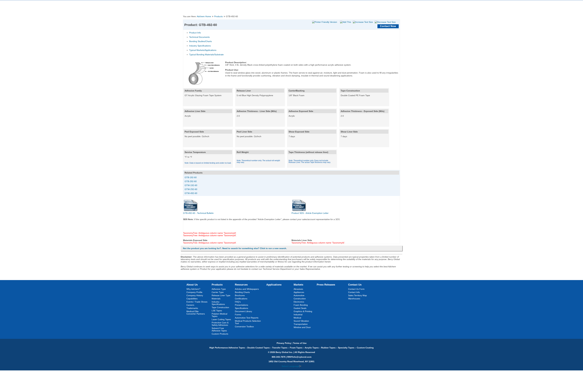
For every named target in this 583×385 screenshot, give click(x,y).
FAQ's (238, 302)
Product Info (195, 32)
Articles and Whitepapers (247, 289)
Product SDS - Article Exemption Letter (310, 213)
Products (218, 16)
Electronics (299, 302)
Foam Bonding (301, 305)
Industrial (298, 314)
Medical (297, 318)
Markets (298, 284)
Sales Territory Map (357, 295)
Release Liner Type (221, 295)
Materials (216, 298)
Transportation (301, 324)
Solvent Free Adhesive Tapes (219, 329)
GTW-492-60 (191, 193)
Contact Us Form (356, 289)
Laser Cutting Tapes (221, 319)
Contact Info (354, 292)
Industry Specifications (200, 45)
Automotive (299, 295)
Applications (273, 284)
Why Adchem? (193, 289)
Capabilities (192, 298)
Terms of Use (300, 343)
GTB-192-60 (191, 177)
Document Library (243, 311)
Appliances (299, 292)
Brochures (240, 295)
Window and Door (302, 327)
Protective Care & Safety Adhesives (220, 323)
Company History (194, 295)
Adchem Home (204, 16)
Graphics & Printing (303, 311)
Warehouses (354, 298)
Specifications (241, 308)
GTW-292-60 (191, 189)
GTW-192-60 (191, 185)
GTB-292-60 (191, 181)
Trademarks (192, 308)
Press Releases (326, 284)
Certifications (241, 298)
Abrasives (298, 289)
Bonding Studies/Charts (200, 41)
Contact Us (354, 284)
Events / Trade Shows (196, 302)
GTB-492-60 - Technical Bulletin (198, 213)
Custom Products (220, 334)
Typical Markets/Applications (202, 50)
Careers (190, 305)
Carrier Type (218, 292)
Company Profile (194, 292)
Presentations (241, 305)
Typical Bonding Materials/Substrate (206, 54)
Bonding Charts (242, 292)
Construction (300, 298)
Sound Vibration (301, 321)
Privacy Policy (284, 343)
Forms (238, 314)
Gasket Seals (300, 308)
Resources (241, 284)
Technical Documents (199, 37)
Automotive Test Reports (246, 318)
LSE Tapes (217, 310)
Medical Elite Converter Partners (195, 312)
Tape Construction (220, 307)
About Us (192, 284)
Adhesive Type (219, 289)
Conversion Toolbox (244, 326)
